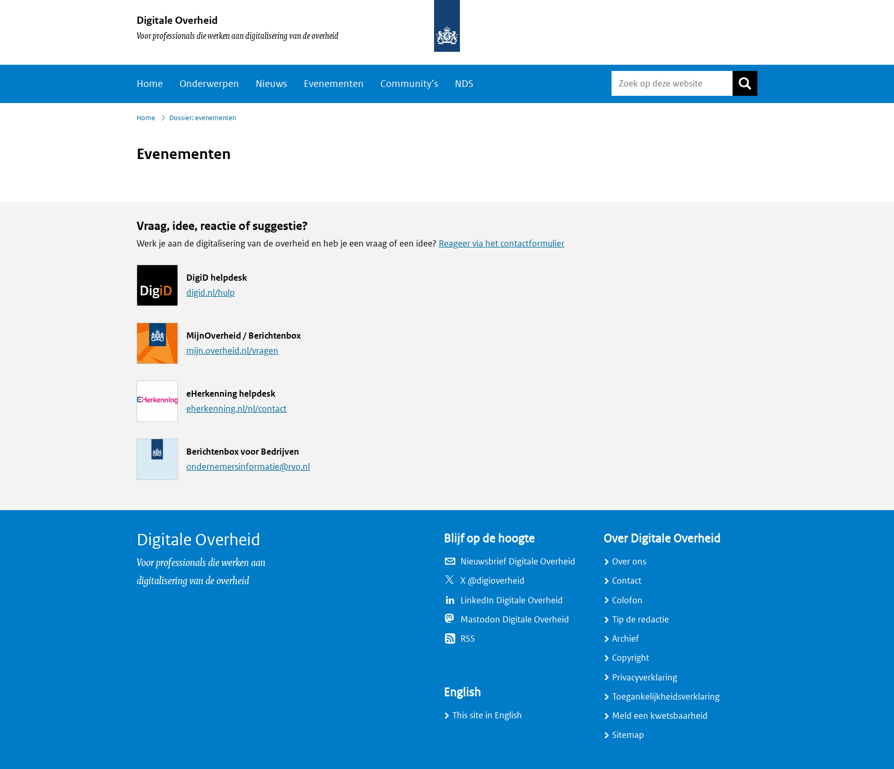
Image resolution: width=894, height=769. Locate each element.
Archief (625, 638)
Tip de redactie (640, 619)
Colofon (627, 600)
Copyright (630, 657)
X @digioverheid (492, 580)
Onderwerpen (209, 84)
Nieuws (271, 84)
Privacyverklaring (644, 677)
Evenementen (334, 84)
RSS (467, 638)
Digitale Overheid (177, 20)
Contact (627, 580)
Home (150, 84)
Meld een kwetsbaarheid (660, 715)
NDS (464, 84)
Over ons (629, 561)
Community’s (409, 84)
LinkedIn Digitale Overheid (511, 600)
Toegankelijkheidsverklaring (666, 696)
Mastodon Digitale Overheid (514, 619)
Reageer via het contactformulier (501, 243)
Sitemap (628, 735)
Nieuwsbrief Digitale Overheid (517, 561)
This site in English (487, 715)
